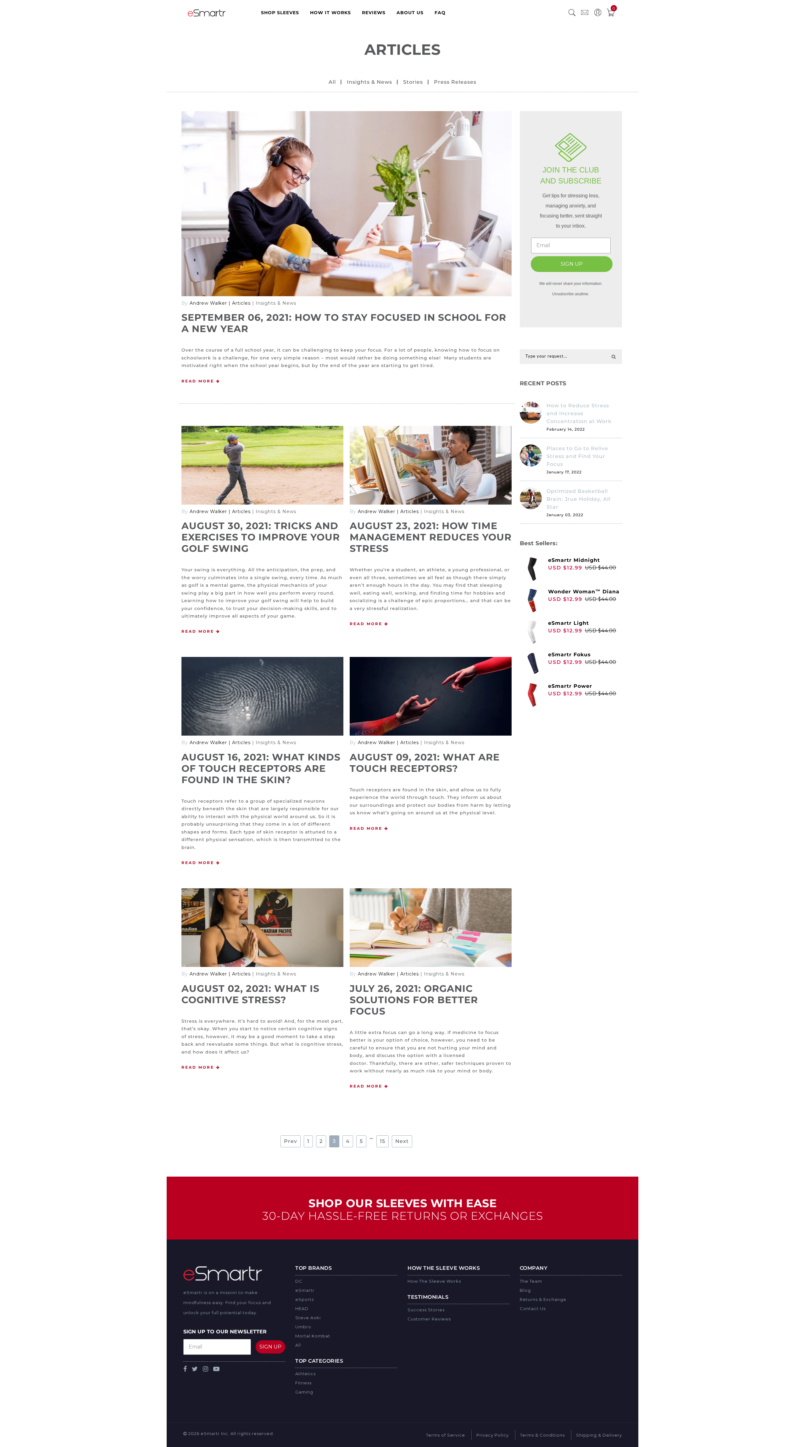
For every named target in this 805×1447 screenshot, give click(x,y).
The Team (531, 1281)
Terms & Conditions (542, 1435)
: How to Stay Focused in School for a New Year (343, 323)
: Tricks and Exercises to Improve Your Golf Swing (260, 537)
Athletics (305, 1373)
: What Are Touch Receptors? (425, 762)
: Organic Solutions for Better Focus (414, 1000)
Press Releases (455, 82)
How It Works (330, 12)
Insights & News (369, 82)
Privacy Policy (492, 1435)
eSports (304, 1299)
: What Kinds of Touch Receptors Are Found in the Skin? (261, 768)
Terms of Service (445, 1435)
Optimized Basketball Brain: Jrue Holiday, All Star (578, 499)
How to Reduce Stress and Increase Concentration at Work (579, 413)
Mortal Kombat (312, 1335)
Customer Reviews (429, 1318)
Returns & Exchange (543, 1299)
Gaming (304, 1391)
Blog (525, 1290)
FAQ (440, 12)
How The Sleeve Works (434, 1281)
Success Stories (426, 1309)
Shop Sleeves (280, 12)
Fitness (303, 1382)
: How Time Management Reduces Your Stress (431, 537)
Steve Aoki (308, 1317)
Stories (413, 82)
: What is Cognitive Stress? (250, 994)
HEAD (301, 1308)
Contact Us (533, 1308)
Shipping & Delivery (599, 1435)
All (332, 82)
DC (299, 1281)
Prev (290, 1141)
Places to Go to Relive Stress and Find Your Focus (577, 456)
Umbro (303, 1326)
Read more (198, 381)
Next (402, 1141)
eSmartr (304, 1290)
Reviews (374, 12)
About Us (410, 12)
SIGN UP (572, 264)
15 (382, 1141)
